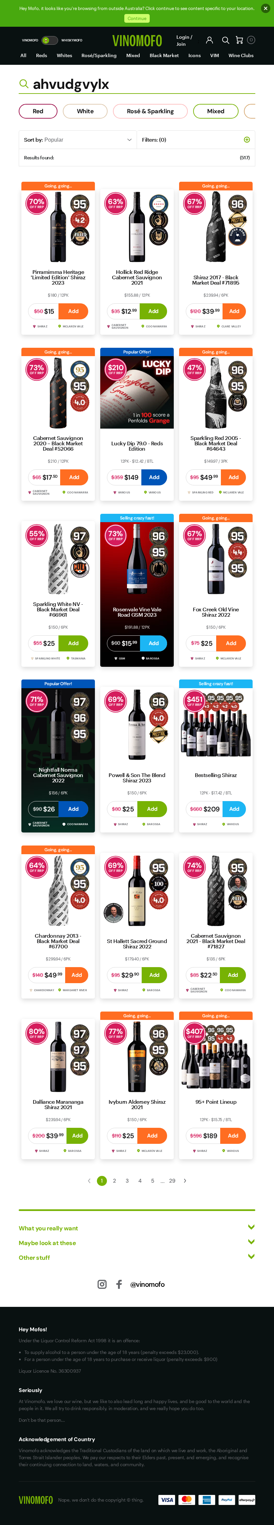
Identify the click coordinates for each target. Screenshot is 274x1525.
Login (182, 37)
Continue (137, 18)
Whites (64, 55)
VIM (214, 55)
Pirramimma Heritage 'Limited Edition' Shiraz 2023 (58, 277)
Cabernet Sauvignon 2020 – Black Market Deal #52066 (58, 443)
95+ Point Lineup (216, 1101)
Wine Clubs (241, 55)
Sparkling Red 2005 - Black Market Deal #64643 (215, 443)
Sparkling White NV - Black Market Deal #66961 (58, 609)
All (23, 55)
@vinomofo (147, 1284)
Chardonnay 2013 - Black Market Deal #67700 (58, 940)
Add (73, 311)
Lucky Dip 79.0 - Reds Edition (137, 446)
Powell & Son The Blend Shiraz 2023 (137, 777)
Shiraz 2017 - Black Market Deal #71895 (216, 280)
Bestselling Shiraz (216, 775)
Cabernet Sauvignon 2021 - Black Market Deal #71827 (215, 940)
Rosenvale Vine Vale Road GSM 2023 (137, 612)
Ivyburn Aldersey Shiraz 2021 (137, 1104)
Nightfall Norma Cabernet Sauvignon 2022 (58, 774)
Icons (194, 55)
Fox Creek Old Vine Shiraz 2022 (216, 612)
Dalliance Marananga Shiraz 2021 (58, 1104)
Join (181, 44)
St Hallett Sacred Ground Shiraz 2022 (137, 943)
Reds (41, 55)
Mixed (133, 55)
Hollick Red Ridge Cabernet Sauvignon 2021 (137, 277)
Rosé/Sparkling (99, 55)
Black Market (164, 55)
